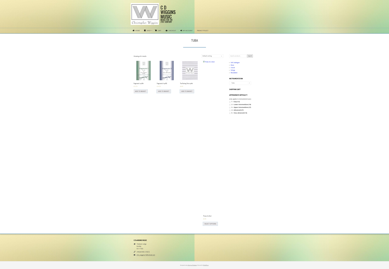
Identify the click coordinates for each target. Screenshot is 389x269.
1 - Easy (235, 101)
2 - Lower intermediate (241, 104)
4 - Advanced (237, 110)
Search (250, 56)
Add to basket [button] (140, 91)
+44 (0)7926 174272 (143, 252)
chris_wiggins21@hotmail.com (146, 255)
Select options (210, 224)
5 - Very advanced (239, 113)
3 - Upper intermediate (241, 107)
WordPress (206, 265)
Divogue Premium (192, 265)
